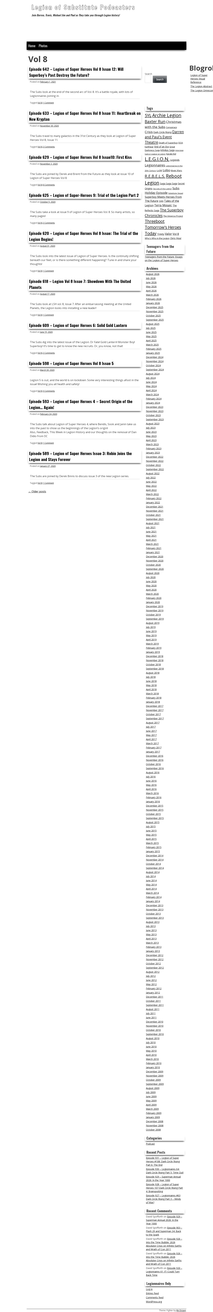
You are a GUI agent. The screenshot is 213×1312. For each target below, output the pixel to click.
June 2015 (151, 830)
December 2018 (154, 656)
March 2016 (152, 793)
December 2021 (154, 506)
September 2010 (155, 1034)
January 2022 (153, 502)
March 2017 (152, 743)
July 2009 (151, 1092)
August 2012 (152, 971)
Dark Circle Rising (162, 132)
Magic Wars (176, 170)
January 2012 (153, 992)
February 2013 (153, 946)
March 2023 (152, 444)
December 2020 (154, 556)
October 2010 (153, 1030)
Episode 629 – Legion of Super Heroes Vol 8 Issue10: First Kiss (80, 157)
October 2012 (153, 963)
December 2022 (154, 456)
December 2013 (154, 905)
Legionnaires (155, 165)
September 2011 (155, 1005)
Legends (175, 159)
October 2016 (153, 764)
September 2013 (155, 917)
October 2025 (153, 315)
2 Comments (49, 146)
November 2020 (154, 560)
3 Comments (49, 391)
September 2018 (155, 668)
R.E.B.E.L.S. (155, 176)
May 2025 (151, 336)
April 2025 (151, 340)
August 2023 (152, 423)
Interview (179, 150)
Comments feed (154, 1297)
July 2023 (151, 427)
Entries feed (152, 1293)
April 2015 (151, 838)
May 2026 (151, 286)
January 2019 (153, 652)
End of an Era (161, 146)
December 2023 (154, 407)
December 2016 (154, 755)
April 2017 (151, 739)
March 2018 (152, 693)
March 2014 (152, 892)
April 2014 (151, 888)
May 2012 (151, 984)
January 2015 (153, 851)
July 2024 (151, 377)
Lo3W (159, 170)
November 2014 (154, 859)
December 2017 (154, 706)
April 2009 (151, 1104)
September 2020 (155, 569)
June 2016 (151, 780)
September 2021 (155, 519)
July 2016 (151, 776)
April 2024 (151, 390)
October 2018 (153, 664)
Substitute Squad (175, 193)
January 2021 (153, 552)
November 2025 (154, 311)
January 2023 (153, 452)
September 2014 (155, 868)
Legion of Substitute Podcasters (83, 6)
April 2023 (151, 440)
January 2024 (153, 402)
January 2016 (153, 801)
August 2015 (152, 822)
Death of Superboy (168, 142)
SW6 (161, 201)
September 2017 (155, 718)
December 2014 (154, 855)
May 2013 (151, 934)
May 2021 (151, 535)
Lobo (166, 170)
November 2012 (154, 959)
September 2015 (155, 818)
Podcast (150, 1143)
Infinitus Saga (167, 150)
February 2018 (153, 697)
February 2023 (153, 448)
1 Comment (48, 102)
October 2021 (153, 515)
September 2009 (155, 1084)
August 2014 (152, 872)
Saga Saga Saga (168, 183)
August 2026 (152, 274)
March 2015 (152, 843)
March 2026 (152, 294)
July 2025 (151, 328)
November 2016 (154, 760)
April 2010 (151, 1054)
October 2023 (153, 415)
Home (31, 45)
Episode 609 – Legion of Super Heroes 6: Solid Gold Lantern (78, 325)
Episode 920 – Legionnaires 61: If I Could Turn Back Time (164, 1271)
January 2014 (153, 901)
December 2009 (154, 1071)
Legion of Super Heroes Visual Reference (199, 79)
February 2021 (153, 548)
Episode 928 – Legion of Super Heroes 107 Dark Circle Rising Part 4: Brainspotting (164, 1188)
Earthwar (149, 146)
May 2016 (151, 785)
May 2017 (151, 735)
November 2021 (154, 510)
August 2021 (152, 523)
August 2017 (152, 722)
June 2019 (151, 631)
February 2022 (153, 498)
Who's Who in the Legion (157, 238)
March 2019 (152, 643)
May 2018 (151, 685)
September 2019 (155, 618)
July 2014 (151, 876)
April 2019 (151, 639)
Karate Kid (171, 153)
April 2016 (151, 789)
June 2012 (151, 980)
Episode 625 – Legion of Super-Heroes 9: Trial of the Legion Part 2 (84, 195)
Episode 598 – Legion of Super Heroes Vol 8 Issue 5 (71, 363)
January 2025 (153, 353)
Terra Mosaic (163, 205)
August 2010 (152, 1038)
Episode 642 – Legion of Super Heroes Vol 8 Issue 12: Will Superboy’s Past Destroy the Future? (76, 72)
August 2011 (152, 1009)
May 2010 (151, 1050)
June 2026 (151, 282)
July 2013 (151, 926)
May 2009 (151, 1100)
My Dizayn (181, 1310)
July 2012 (151, 976)
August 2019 (152, 623)
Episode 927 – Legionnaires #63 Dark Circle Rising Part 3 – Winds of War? (163, 1199)
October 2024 (153, 365)
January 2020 (153, 602)
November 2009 (154, 1075)
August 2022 (152, 473)
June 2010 (151, 1046)
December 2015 (154, 805)
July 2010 (151, 1042)
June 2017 (151, 731)
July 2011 (151, 1013)
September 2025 (155, 319)
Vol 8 (40, 102)
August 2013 (152, 922)
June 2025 (151, 332)
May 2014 (151, 884)
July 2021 (151, 527)
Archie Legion (166, 115)
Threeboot (155, 221)
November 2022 (154, 461)
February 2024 (153, 398)
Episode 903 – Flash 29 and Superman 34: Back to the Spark (164, 1231)
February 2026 (153, 299)
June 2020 (151, 581)
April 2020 (151, 589)
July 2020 (151, 577)
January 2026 (153, 303)
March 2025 (152, 344)
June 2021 (151, 531)
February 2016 (153, 797)
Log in (149, 1289)
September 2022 (155, 469)
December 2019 (154, 606)
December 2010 (154, 1021)
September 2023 (155, 419)
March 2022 (152, 494)
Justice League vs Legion (155, 154)
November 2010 (154, 1025)
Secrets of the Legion (162, 189)
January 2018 (153, 701)
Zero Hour (175, 238)
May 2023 (151, 436)
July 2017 (151, 726)
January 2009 (153, 1117)
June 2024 (151, 382)
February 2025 (153, 348)
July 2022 (151, 477)
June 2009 (151, 1096)
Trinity (160, 234)
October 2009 (153, 1079)
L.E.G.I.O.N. (157, 159)
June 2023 (151, 431)
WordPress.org (154, 1301)
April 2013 (151, 938)
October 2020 (153, 564)
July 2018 (151, 677)
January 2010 (153, 1067)
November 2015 (154, 809)
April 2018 (151, 689)
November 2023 (154, 411)
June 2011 (151, 1017)
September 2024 (155, 369)
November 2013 (154, 909)
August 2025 (152, 323)
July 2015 (151, 826)
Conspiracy (171, 127)
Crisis (149, 132)
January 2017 (153, 751)
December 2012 (154, 955)
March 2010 (152, 1059)
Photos (43, 45)
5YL (148, 115)
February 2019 (153, 647)
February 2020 (153, 598)
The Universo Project (173, 216)
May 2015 (151, 834)
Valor (168, 234)
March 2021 (152, 544)
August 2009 (152, 1088)
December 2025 (154, 307)
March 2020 (152, 593)
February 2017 (153, 747)
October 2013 (153, 913)
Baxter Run (155, 121)
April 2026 (151, 290)
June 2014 (151, 880)
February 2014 (153, 897)
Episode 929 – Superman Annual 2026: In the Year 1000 (164, 1220)
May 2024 (151, 386)
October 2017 (153, 714)
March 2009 (152, 1108)
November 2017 (154, 710)
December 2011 (154, 996)
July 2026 (151, 278)
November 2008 (154, 1125)
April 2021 (151, 539)
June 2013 (151, 930)
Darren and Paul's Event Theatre (164, 137)
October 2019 (153, 614)
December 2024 (154, 357)
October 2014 (153, 863)
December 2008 (154, 1121)
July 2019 (151, 627)
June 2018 (151, 681)
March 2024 (152, 394)
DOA (180, 142)
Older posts (37, 491)
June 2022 (151, 481)
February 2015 (153, 847)
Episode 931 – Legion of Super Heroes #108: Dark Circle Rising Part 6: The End (163, 1161)
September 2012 (155, 967)
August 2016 (152, 772)
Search (148, 73)
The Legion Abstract (201, 86)
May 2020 (151, 585)
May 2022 (151, 485)
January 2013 (153, 951)
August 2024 (152, 373)
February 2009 (153, 1113)
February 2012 (153, 988)
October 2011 (153, 1000)
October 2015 (153, 814)
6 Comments (49, 184)
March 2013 (152, 942)
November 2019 (154, 610)
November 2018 (154, 660)
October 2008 (153, 1129)
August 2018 (152, 672)
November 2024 (154, 361)
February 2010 (153, 1063)
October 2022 (153, 465)
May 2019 (151, 635)
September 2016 (155, 768)
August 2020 (152, 573)
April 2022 (151, 490)
